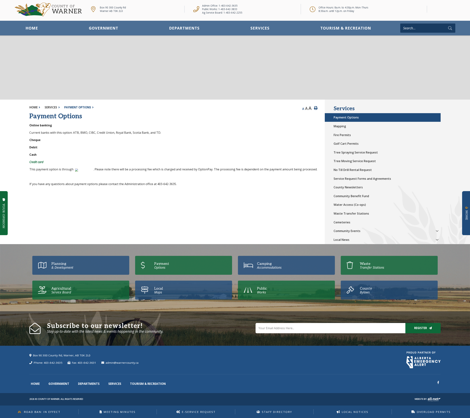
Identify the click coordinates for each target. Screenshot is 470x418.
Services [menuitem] (260, 28)
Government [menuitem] (103, 28)
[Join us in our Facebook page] (438, 382)
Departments (89, 384)
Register (421, 328)
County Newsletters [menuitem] (348, 187)
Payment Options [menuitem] (346, 117)
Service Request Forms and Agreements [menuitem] (362, 179)
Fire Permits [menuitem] (342, 135)
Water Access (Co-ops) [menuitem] (350, 205)
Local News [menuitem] (341, 240)
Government (58, 384)
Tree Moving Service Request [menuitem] (355, 161)
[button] (437, 231)
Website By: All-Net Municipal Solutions (434, 399)
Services (51, 107)
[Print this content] (315, 108)
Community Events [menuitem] (347, 231)
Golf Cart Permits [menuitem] (346, 144)
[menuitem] (31, 28)
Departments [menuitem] (184, 28)
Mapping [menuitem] (340, 126)
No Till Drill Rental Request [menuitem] (353, 170)
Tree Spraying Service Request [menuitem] (356, 152)
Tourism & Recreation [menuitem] (345, 28)
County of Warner (48, 10)
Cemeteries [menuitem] (342, 222)
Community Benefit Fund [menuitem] (351, 196)
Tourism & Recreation (148, 384)
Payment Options (77, 107)
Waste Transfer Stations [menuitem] (351, 213)
